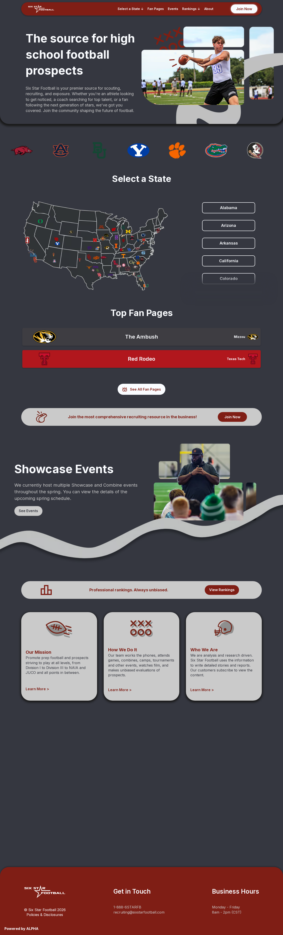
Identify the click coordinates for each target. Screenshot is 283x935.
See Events (28, 511)
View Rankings (222, 590)
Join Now (232, 417)
